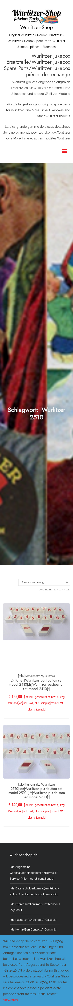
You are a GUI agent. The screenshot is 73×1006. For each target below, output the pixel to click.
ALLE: (67, 589)
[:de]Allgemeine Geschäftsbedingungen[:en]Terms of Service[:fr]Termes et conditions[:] (33, 872)
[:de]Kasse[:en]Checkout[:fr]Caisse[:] (33, 919)
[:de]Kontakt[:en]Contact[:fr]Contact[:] (33, 929)
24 (60, 589)
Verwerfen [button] (10, 1000)
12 (55, 589)
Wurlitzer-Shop (36, 27)
